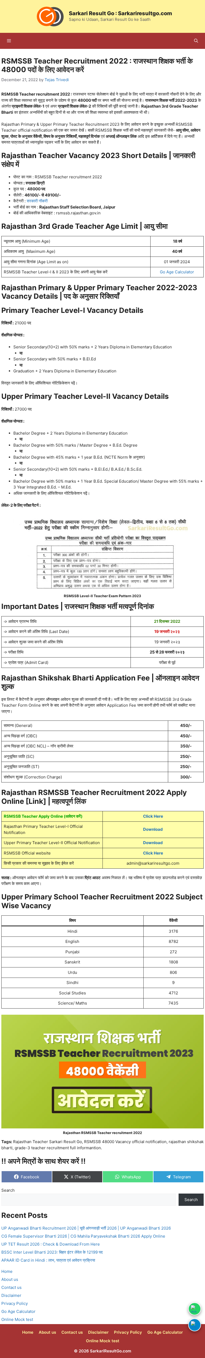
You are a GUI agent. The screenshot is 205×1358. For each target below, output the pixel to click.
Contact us (11, 1287)
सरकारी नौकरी (37, 200)
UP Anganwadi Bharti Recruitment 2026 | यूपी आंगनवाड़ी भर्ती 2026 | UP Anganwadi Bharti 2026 (86, 1228)
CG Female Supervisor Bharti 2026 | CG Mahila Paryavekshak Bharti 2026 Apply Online (83, 1236)
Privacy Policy (14, 1303)
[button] (196, 41)
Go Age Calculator (177, 271)
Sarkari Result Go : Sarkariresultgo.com (120, 13)
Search (8, 1190)
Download (153, 829)
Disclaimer (11, 1295)
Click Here (153, 816)
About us (9, 1279)
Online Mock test (17, 1319)
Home (7, 1271)
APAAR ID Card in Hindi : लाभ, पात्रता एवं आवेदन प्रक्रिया (48, 1260)
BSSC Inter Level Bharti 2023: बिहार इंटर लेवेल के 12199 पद (52, 1252)
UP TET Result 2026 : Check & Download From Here (50, 1244)
